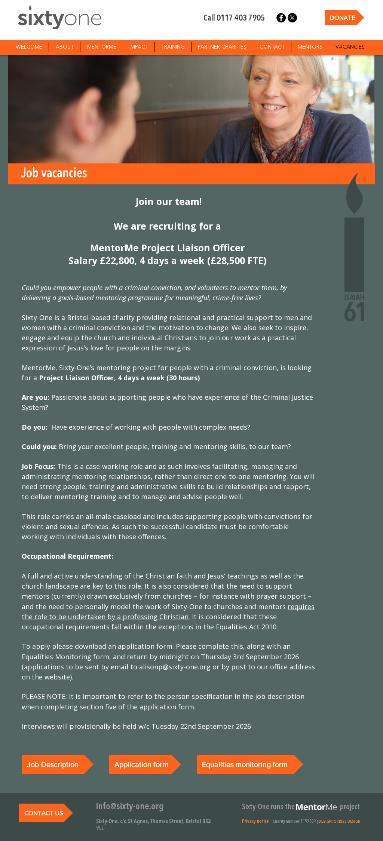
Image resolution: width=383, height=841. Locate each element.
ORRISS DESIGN (347, 821)
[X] (292, 17)
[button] (316, 807)
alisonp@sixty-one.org (175, 666)
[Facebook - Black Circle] (281, 17)
